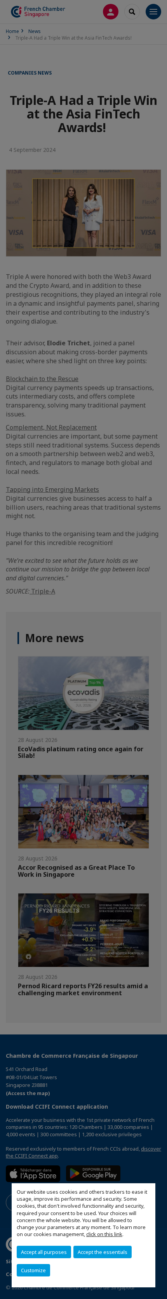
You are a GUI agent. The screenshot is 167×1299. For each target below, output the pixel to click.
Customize (33, 1270)
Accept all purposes (44, 1252)
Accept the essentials (102, 1252)
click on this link (104, 1234)
